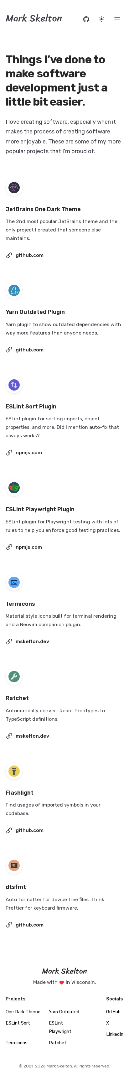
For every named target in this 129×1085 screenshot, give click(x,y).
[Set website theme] (101, 19)
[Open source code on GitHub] (86, 19)
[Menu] (117, 19)
